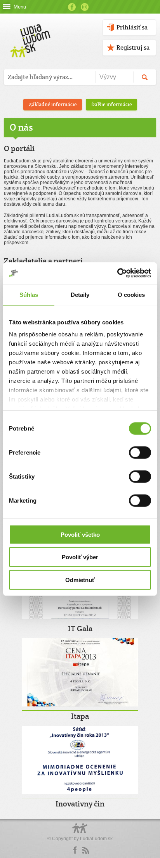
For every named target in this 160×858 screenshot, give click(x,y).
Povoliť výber (80, 557)
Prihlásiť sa (132, 27)
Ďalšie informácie (111, 104)
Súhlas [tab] (28, 294)
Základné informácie (53, 104)
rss (85, 850)
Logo (80, 832)
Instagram (85, 7)
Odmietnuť (80, 579)
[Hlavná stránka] (29, 32)
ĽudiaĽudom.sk (96, 838)
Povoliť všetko (80, 534)
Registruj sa (133, 47)
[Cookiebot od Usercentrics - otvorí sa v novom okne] (117, 273)
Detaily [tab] (80, 294)
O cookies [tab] (131, 294)
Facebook (72, 7)
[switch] (140, 452)
